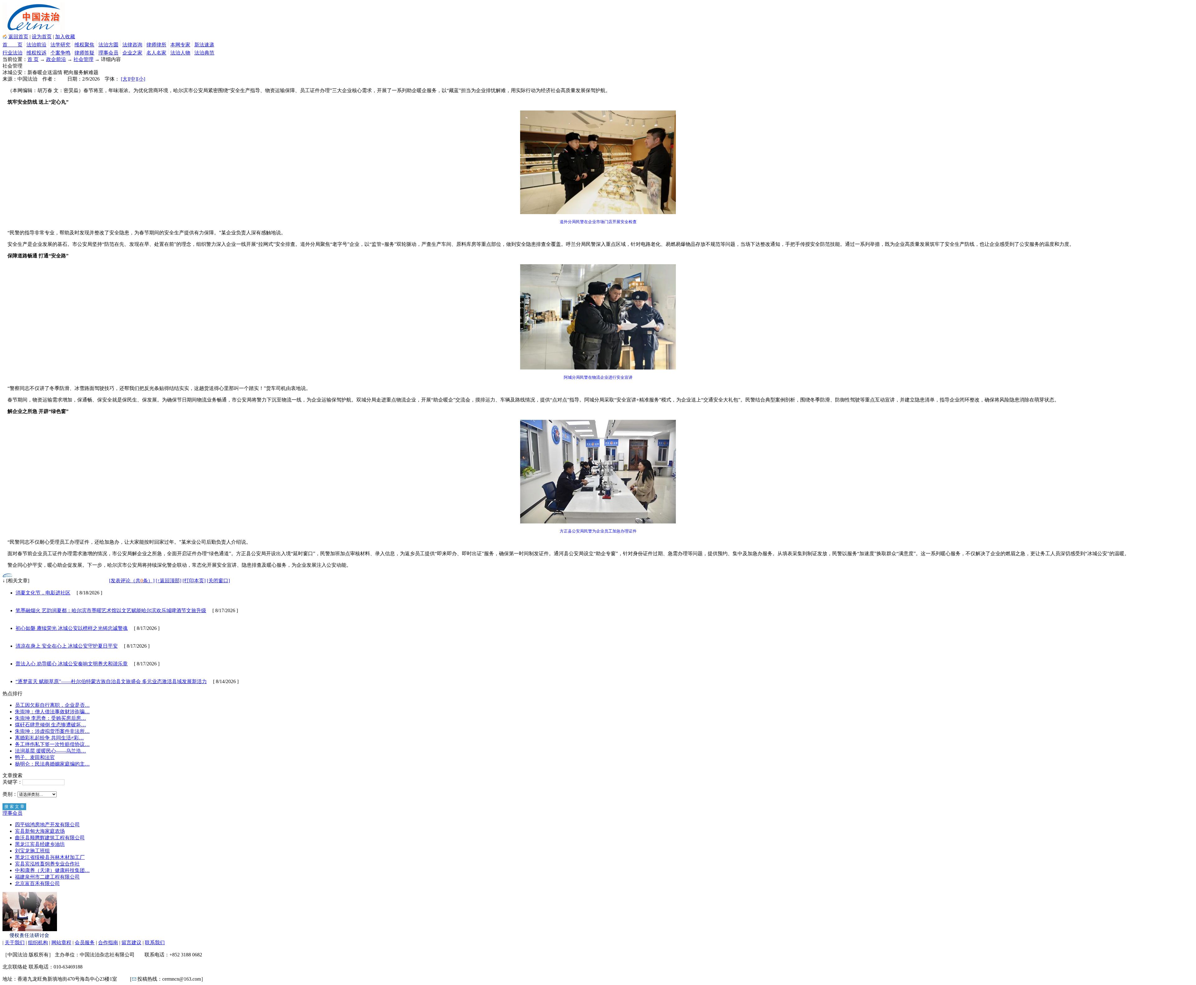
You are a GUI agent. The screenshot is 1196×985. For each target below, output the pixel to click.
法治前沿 (36, 44)
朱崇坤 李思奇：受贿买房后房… (50, 718)
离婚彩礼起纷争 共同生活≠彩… (49, 737)
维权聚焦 (84, 44)
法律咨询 (132, 44)
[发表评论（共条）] (131, 580)
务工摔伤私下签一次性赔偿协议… (52, 744)
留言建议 (131, 942)
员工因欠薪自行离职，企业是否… (52, 705)
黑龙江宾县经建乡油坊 (40, 844)
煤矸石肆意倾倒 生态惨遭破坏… (50, 724)
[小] (141, 79)
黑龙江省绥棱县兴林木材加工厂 (50, 857)
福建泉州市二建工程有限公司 (47, 876)
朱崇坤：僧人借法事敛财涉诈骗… (52, 711)
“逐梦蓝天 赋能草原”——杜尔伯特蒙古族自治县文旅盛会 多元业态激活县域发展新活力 (111, 681)
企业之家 (132, 52)
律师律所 (156, 44)
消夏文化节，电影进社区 (43, 592)
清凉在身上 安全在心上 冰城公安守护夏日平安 (67, 646)
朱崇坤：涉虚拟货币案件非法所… (52, 731)
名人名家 (156, 52)
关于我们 (15, 942)
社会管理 (83, 59)
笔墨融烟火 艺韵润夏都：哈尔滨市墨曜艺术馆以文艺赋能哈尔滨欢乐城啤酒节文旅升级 (111, 610)
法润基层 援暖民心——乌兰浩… (50, 750)
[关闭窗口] (218, 580)
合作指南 (108, 942)
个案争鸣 (60, 52)
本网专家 (180, 44)
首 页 (12, 44)
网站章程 (61, 942)
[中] (133, 79)
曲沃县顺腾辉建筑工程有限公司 (50, 837)
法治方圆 (108, 44)
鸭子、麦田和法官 (35, 757)
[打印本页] (194, 580)
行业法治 (12, 52)
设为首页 (42, 36)
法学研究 (60, 44)
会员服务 (85, 942)
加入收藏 (65, 36)
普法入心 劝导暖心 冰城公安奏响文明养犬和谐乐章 (72, 663)
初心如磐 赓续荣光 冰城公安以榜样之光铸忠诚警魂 (72, 628)
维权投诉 (36, 52)
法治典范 (204, 52)
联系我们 (155, 942)
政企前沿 (56, 59)
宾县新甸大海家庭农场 (40, 831)
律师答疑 (84, 52)
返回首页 (18, 36)
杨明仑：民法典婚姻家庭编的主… (52, 764)
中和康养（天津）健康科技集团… (52, 870)
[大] (125, 79)
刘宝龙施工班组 (32, 850)
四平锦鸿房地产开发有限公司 (47, 824)
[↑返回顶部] (168, 580)
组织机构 (38, 942)
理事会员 (108, 52)
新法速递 (204, 44)
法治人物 (180, 52)
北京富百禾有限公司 (37, 883)
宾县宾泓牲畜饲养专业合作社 (47, 863)
